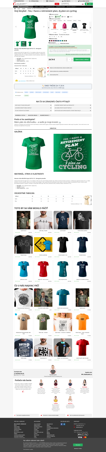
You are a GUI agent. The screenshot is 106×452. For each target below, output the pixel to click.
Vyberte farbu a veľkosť (81, 59)
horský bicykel (46, 92)
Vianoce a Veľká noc (51, 436)
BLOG (15, 425)
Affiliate (15, 433)
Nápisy (48, 425)
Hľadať (57, 4)
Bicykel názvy (23, 255)
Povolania (49, 426)
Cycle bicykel (63, 230)
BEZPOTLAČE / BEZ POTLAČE (82, 358)
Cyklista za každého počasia (82, 279)
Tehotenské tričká (50, 434)
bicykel (52, 92)
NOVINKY (42, 6)
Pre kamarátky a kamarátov (52, 428)
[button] (83, 4)
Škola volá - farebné (43, 332)
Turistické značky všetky (43, 308)
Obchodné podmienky (18, 436)
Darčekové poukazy (38, 426)
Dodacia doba (17, 428)
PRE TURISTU (67, 1)
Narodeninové (50, 423)
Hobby (35, 437)
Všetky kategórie (23, 6)
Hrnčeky (35, 429)
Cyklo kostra (23, 230)
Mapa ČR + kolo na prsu (43, 279)
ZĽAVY (36, 6)
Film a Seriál (36, 434)
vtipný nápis (58, 92)
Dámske (58, 16)
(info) (63, 87)
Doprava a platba (17, 429)
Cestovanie (36, 430)
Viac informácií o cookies (28, 449)
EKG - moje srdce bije (38, 432)
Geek (35, 436)
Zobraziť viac (53, 128)
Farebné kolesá (82, 255)
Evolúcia (35, 433)
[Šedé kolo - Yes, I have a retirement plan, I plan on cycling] (33, 153)
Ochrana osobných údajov (19, 434)
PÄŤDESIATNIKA (35, 1)
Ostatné (70, 16)
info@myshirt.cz (87, 374)
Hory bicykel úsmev (63, 279)
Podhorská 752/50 (78, 430)
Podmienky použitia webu (19, 437)
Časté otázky (17, 426)
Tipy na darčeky (37, 423)
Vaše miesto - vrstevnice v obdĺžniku (63, 332)
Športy (19, 8)
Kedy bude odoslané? (65, 43)
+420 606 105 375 (65, 3)
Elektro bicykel (38, 92)
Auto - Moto (36, 428)
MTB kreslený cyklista (82, 230)
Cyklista (26, 92)
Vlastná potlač (50, 6)
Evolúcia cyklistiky (43, 255)
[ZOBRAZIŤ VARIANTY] (23, 220)
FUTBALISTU (51, 1)
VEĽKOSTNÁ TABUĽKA (64, 34)
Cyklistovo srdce (23, 279)
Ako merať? (16, 430)
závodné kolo (64, 92)
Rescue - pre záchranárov (62, 358)
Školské (48, 433)
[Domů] (14, 8)
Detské (64, 16)
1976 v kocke (23, 358)
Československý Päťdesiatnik (23, 308)
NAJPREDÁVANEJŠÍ (60, 6)
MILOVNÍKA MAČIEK (84, 1)
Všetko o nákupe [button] (71, 6)
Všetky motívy (37, 425)
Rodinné (48, 429)
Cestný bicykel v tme (62, 255)
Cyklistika (23, 8)
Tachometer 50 (43, 358)
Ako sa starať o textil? (18, 432)
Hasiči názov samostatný (62, 308)
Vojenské (49, 437)
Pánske (52, 16)
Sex (47, 430)
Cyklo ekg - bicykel (43, 230)
